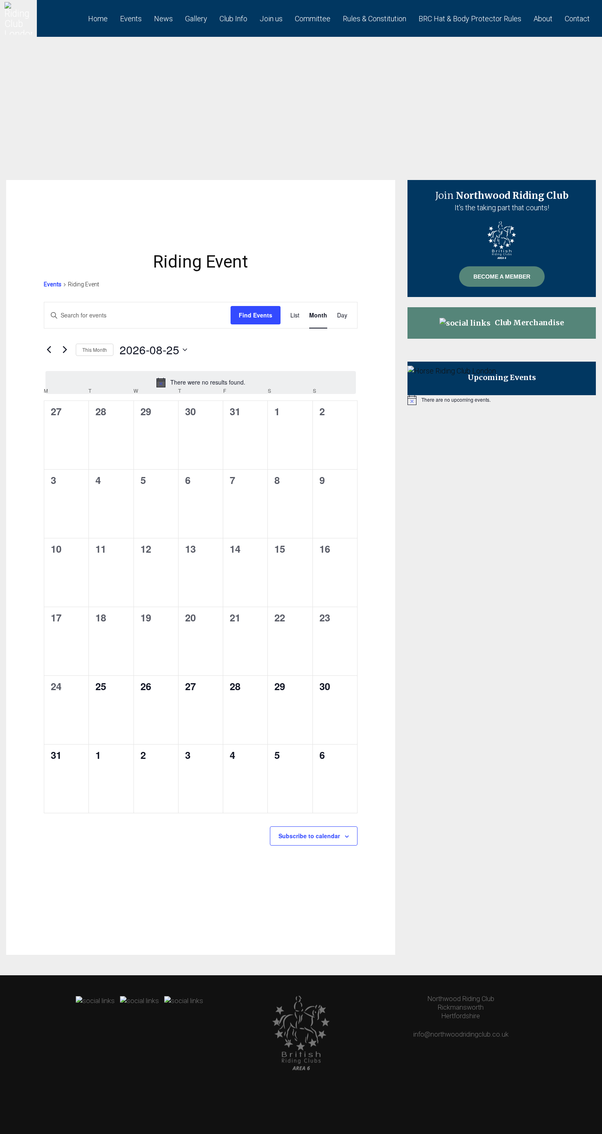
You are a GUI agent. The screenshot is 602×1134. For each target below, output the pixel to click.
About (543, 18)
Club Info (233, 18)
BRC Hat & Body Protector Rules (470, 18)
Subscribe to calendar (309, 836)
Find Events (255, 315)
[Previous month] (49, 350)
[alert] (200, 382)
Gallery (196, 18)
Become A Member (501, 276)
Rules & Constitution (374, 18)
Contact (577, 18)
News (163, 18)
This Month (94, 349)
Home (98, 18)
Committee (312, 18)
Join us (271, 18)
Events (131, 18)
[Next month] (65, 350)
